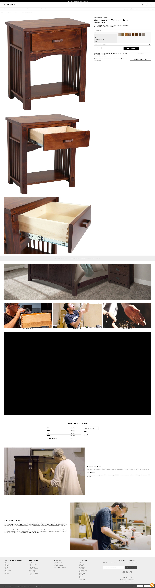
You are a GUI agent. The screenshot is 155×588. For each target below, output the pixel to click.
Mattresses (30, 8)
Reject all (140, 586)
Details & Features (60, 258)
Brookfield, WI (82, 565)
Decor (38, 8)
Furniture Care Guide (33, 568)
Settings (134, 586)
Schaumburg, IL (82, 577)
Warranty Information (58, 565)
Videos (5, 571)
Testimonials (32, 567)
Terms (121, 581)
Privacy (126, 581)
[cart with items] (151, 5)
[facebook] (123, 572)
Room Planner (32, 562)
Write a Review (32, 570)
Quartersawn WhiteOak (99, 39)
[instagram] (127, 572)
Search (143, 5)
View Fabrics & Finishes (110, 26)
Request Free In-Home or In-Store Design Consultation (77, 1)
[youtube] (130, 572)
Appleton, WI (81, 564)
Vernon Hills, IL (82, 579)
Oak (95, 35)
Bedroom (12, 8)
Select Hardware (100, 44)
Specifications (74, 258)
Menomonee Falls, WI (83, 570)
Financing (56, 564)
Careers (6, 567)
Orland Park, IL (82, 573)
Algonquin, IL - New (83, 562)
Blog (30, 565)
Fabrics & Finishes (33, 564)
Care (83, 258)
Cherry (96, 37)
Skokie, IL (81, 574)
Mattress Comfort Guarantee (60, 567)
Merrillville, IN (81, 580)
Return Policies (36, 531)
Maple (96, 33)
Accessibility (131, 581)
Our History (6, 564)
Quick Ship (44, 8)
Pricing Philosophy (8, 570)
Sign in (147, 5)
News (5, 568)
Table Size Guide (32, 571)
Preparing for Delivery (33, 573)
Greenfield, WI (82, 567)
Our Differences (7, 565)
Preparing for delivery (34, 532)
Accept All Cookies (149, 586)
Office (23, 8)
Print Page (87, 434)
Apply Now (141, 53)
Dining (18, 8)
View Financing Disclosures (100, 56)
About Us (6, 562)
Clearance (52, 8)
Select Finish (99, 30)
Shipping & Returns (94, 258)
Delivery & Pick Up (33, 574)
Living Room (4, 8)
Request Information (140, 59)
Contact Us (6, 573)
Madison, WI (81, 568)
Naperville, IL (81, 576)
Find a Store (100, 26)
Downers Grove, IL (83, 571)
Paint (96, 41)
